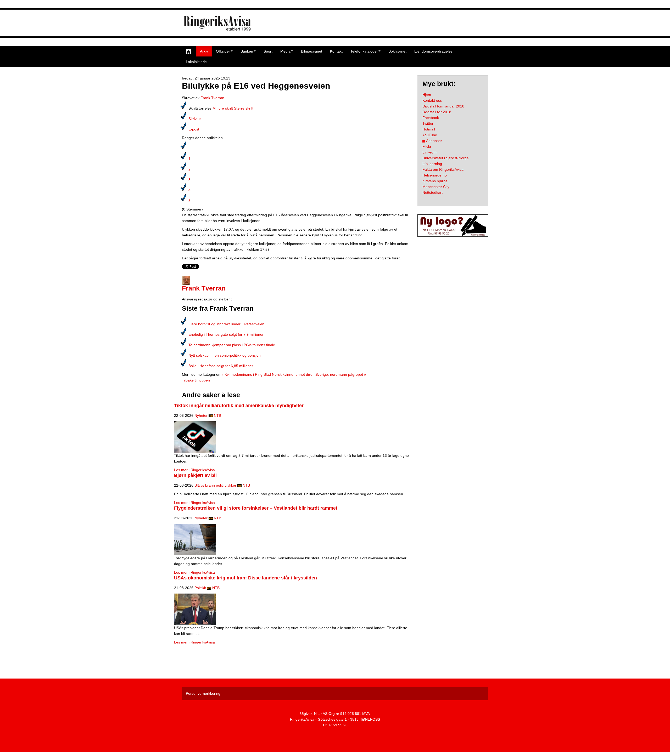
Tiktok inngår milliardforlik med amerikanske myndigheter (239, 405)
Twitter (427, 123)
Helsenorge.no (434, 175)
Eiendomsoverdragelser (434, 51)
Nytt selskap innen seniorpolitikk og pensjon (224, 355)
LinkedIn (429, 152)
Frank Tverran (212, 98)
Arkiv (204, 51)
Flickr (426, 146)
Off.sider (223, 51)
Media (285, 51)
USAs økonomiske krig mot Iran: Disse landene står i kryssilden (245, 577)
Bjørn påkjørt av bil (195, 475)
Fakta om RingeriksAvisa (443, 169)
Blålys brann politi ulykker (215, 485)
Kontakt (336, 51)
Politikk (200, 588)
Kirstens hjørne (435, 181)
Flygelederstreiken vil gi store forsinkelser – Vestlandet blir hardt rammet (255, 508)
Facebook (430, 118)
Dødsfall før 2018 (436, 112)
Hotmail (428, 129)
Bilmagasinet (311, 51)
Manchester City (435, 187)
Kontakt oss (432, 100)
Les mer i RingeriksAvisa (194, 470)
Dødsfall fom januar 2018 (443, 106)
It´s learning (432, 164)
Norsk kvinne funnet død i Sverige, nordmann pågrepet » (319, 374)
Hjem (426, 95)
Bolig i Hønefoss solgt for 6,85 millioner (220, 366)
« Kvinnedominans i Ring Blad (246, 374)
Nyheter (201, 415)
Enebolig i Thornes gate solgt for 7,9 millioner (226, 334)
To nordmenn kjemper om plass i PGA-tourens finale (231, 345)
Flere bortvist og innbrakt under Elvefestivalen (226, 324)
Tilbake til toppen (196, 380)
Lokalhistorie (196, 62)
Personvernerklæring (203, 693)
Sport (268, 51)
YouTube (429, 135)
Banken (247, 51)
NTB (217, 415)
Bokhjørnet (397, 51)
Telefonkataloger (364, 51)
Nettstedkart (432, 192)
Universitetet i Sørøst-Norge (445, 158)
